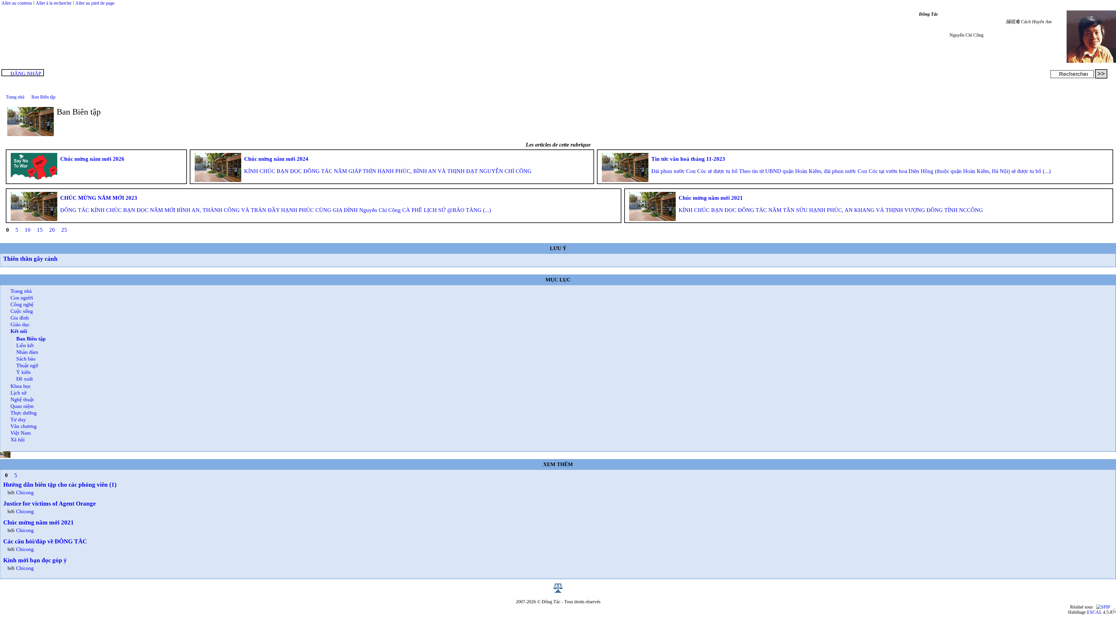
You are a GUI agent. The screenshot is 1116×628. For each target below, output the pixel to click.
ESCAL (1094, 612)
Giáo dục (20, 324)
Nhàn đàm (27, 352)
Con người (21, 298)
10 (28, 230)
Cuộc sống (21, 311)
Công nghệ (21, 304)
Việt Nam (20, 433)
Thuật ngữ (27, 365)
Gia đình (19, 318)
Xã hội (17, 440)
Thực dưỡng (23, 413)
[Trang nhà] (1091, 61)
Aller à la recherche (53, 3)
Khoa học (20, 386)
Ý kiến (23, 372)
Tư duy (18, 419)
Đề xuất (24, 379)
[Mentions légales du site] (558, 591)
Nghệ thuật (22, 399)
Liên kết (25, 345)
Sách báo (25, 359)
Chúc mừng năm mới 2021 (38, 522)
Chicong (25, 492)
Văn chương (23, 426)
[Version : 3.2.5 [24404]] (1103, 606)
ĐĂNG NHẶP (25, 73)
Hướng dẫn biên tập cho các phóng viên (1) (60, 484)
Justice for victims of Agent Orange (49, 503)
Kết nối (18, 331)
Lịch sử (18, 393)
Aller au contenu (16, 3)
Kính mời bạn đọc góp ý (35, 560)
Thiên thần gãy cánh (30, 258)
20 (52, 230)
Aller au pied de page (95, 3)
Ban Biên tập (43, 96)
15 (40, 230)
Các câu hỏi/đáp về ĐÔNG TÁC (45, 541)
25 (64, 230)
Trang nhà (15, 96)
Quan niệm (22, 406)
